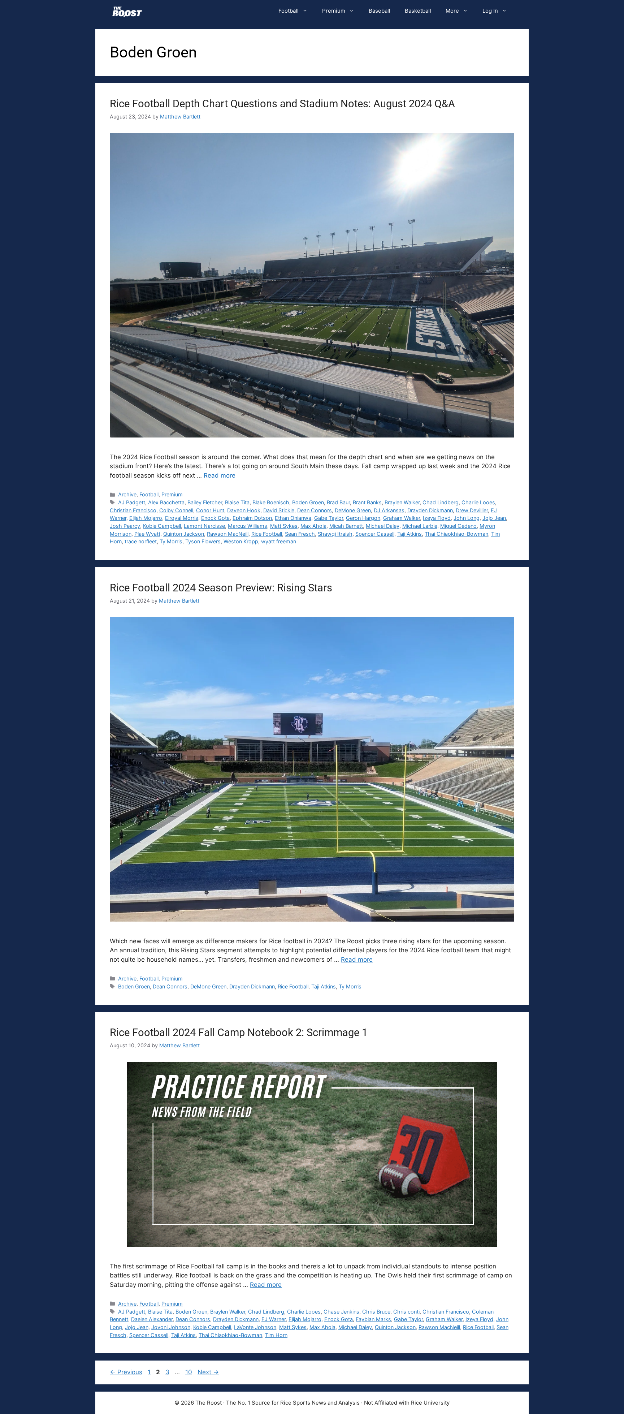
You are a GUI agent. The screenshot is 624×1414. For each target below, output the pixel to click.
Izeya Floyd (437, 518)
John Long (467, 518)
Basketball (418, 10)
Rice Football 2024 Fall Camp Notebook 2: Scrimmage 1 (239, 1032)
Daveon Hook (243, 510)
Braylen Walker (402, 502)
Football (288, 10)
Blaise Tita (237, 502)
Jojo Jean (494, 518)
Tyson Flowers (203, 541)
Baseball (379, 10)
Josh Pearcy (125, 526)
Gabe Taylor (328, 518)
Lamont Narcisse (204, 526)
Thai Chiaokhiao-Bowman (456, 534)
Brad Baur (338, 502)
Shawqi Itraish (335, 534)
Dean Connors (314, 510)
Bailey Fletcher (204, 502)
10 (189, 1372)
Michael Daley (382, 526)
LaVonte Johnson (255, 1327)
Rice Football (266, 534)
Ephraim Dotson (252, 518)
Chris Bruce (376, 1312)
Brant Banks (367, 502)
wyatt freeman (278, 541)
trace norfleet (141, 541)
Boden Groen (308, 502)
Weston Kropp (241, 541)
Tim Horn (276, 1335)
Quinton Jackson (183, 534)
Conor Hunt (210, 510)
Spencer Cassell (374, 534)
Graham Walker (401, 518)
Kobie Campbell (162, 526)
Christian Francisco (133, 510)
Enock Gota (215, 518)
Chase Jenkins (341, 1312)
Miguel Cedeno (458, 526)
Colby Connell (176, 510)
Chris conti (406, 1312)
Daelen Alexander (152, 1319)
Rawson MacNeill (227, 534)
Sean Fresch (300, 534)
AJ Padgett (131, 502)
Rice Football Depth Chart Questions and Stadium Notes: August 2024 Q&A (282, 104)
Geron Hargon (363, 518)
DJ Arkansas (389, 510)
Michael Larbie (419, 526)
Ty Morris (171, 541)
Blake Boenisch (270, 502)
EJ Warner (273, 1319)
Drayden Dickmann (430, 510)
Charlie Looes (478, 502)
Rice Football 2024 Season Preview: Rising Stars (221, 588)
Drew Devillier (472, 510)
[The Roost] (127, 11)
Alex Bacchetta (166, 502)
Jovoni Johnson (170, 1327)
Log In (490, 10)
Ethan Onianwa (293, 518)
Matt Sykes (284, 526)
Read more (219, 475)
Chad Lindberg (440, 502)
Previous (126, 1372)
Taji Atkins (409, 534)
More (452, 10)
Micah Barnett (346, 526)
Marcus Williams (247, 526)
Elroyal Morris (181, 518)
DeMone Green (353, 510)
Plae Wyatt (147, 534)
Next (208, 1372)
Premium (333, 10)
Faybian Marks (373, 1319)
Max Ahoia (313, 526)
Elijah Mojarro (145, 518)
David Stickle (278, 510)
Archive (127, 494)
